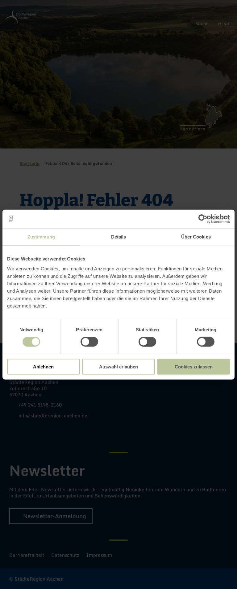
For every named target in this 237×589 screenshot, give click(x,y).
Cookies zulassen (194, 366)
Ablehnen (43, 366)
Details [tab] (118, 236)
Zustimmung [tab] (41, 236)
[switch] (89, 342)
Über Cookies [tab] (196, 236)
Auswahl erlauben (118, 366)
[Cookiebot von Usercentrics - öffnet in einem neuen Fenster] (203, 219)
